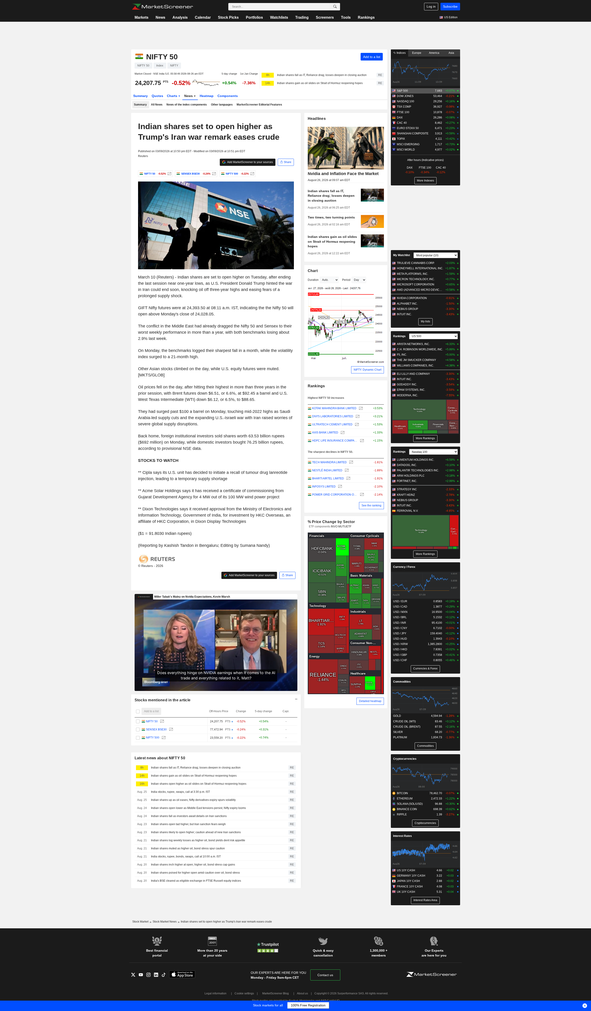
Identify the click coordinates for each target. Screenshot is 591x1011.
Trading (302, 17)
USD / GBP (400, 655)
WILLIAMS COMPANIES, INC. (415, 365)
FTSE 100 (403, 112)
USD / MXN (400, 612)
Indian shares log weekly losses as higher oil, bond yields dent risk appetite (198, 840)
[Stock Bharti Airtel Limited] (347, 478)
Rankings (366, 17)
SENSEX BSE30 (156, 729)
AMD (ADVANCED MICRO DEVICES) (420, 289)
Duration (313, 280)
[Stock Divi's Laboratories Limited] (357, 416)
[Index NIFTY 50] (168, 174)
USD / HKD (400, 649)
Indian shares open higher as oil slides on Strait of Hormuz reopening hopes (198, 783)
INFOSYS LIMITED (324, 486)
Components (227, 96)
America (434, 52)
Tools (346, 17)
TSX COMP (404, 106)
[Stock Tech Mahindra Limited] (350, 462)
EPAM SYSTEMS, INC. (411, 389)
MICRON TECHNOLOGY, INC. (416, 279)
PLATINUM (400, 737)
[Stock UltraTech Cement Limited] (356, 424)
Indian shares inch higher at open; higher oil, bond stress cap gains (193, 864)
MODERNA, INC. (407, 395)
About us (302, 993)
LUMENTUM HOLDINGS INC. (415, 459)
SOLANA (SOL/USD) (410, 803)
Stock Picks (228, 17)
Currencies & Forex (425, 668)
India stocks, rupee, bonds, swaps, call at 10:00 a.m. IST (186, 856)
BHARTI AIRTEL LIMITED (328, 478)
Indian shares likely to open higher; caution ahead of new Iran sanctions (196, 832)
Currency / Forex (404, 567)
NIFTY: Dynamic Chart (367, 369)
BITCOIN (402, 793)
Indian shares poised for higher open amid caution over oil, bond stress (195, 872)
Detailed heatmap (370, 701)
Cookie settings (244, 993)
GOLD (397, 715)
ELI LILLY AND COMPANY (413, 373)
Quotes (157, 96)
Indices (401, 52)
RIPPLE (402, 814)
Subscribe (450, 6)
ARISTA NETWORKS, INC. (413, 344)
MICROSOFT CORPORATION (415, 284)
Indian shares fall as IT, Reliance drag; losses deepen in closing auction (322, 75)
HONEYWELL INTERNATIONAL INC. (420, 268)
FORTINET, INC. (407, 481)
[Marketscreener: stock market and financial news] (162, 6)
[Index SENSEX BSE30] (213, 174)
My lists (425, 321)
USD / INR (399, 622)
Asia (451, 52)
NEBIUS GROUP (407, 309)
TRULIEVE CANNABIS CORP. (415, 263)
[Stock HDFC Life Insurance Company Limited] (361, 440)
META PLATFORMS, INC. (412, 273)
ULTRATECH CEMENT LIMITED (332, 424)
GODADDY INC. (407, 384)
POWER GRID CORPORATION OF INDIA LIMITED (335, 494)
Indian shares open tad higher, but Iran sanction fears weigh (188, 824)
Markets (141, 17)
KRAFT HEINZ (406, 494)
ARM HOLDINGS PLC (411, 475)
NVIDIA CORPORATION (412, 298)
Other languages (222, 104)
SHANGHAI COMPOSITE (412, 133)
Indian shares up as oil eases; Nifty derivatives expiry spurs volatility (193, 800)
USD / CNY (400, 628)
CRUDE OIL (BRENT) (406, 726)
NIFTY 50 (152, 721)
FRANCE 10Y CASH (410, 886)
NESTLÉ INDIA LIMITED (327, 470)
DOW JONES (405, 96)
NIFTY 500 (152, 737)
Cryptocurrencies (404, 758)
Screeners (325, 17)
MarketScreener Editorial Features (259, 104)
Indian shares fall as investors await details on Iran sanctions (189, 816)
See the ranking (371, 505)
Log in (431, 6)
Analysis (180, 17)
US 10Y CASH (406, 870)
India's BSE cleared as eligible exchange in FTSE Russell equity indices (196, 880)
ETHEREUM (405, 798)
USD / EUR (400, 601)
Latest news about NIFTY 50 (160, 758)
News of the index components (186, 104)
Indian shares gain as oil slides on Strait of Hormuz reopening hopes (320, 83)
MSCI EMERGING (408, 144)
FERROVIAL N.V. (407, 510)
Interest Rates (402, 836)
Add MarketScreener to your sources (250, 162)
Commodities (402, 681)
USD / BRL (400, 617)
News (160, 17)
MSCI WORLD (406, 149)
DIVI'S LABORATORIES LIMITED (332, 416)
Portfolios (254, 17)
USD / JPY (399, 633)
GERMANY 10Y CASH (411, 875)
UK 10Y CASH (406, 891)
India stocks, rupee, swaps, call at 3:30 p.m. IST (180, 791)
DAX (400, 117)
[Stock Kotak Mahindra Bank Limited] (360, 408)
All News (157, 104)
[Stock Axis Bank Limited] (342, 432)
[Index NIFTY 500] (251, 174)
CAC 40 (402, 122)
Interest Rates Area (425, 900)
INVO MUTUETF (341, 526)
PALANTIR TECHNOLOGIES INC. (418, 470)
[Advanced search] (335, 6)
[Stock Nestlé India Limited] (346, 470)
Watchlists (279, 17)
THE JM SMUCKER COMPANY (416, 360)
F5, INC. (402, 354)
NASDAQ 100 (405, 101)
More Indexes (425, 180)
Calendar (203, 17)
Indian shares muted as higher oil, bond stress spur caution (188, 848)
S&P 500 (402, 90)
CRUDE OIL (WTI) (404, 721)
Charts (172, 96)
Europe (416, 52)
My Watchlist (401, 255)
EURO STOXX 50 (408, 128)
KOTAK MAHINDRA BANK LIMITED (334, 408)
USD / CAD (400, 606)
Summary (140, 96)
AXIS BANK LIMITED (325, 432)
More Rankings (425, 438)
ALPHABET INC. (407, 303)
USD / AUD (400, 638)
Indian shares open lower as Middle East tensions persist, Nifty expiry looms (198, 808)
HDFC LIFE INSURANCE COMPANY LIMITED (335, 440)
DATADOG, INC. (407, 465)
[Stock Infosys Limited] (339, 486)
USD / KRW (400, 644)
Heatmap (207, 96)
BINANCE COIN (407, 809)
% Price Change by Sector (331, 522)
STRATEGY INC (407, 489)
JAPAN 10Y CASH (408, 881)
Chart (313, 271)
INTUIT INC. (404, 314)
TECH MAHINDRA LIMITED (329, 462)
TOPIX (401, 138)
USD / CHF (400, 660)
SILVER (398, 732)
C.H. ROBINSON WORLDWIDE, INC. (420, 349)
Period (346, 280)
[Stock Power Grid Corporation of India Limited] (361, 494)
